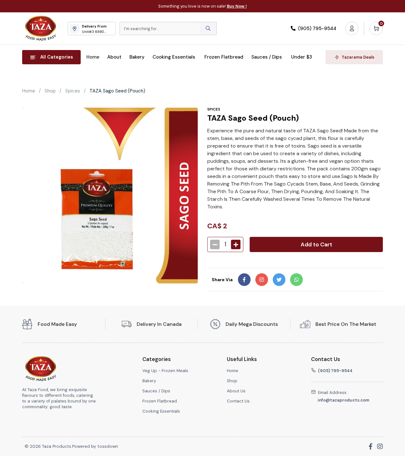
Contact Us (238, 401)
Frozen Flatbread (223, 57)
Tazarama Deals (358, 57)
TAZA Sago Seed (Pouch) (117, 91)
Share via (222, 279)
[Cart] (376, 28)
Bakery (137, 57)
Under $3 (301, 57)
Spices (72, 91)
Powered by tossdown (95, 446)
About (114, 57)
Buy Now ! (237, 6)
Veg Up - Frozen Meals (165, 370)
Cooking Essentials (174, 57)
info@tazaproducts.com (343, 400)
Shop (50, 91)
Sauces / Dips (267, 57)
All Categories (56, 57)
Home (92, 57)
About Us (236, 391)
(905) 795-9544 (316, 28)
